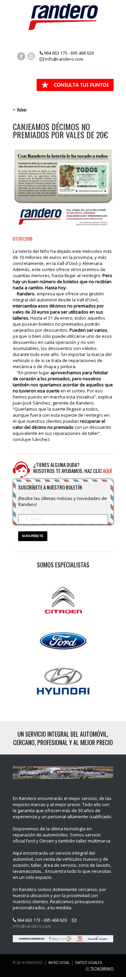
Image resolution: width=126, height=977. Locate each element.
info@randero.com (63, 59)
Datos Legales (88, 962)
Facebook (21, 56)
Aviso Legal (59, 962)
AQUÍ (107, 470)
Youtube (31, 56)
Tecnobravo (102, 968)
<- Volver (20, 109)
